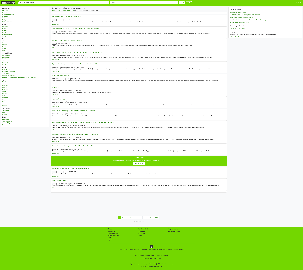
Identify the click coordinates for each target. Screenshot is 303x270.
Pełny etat (5, 10)
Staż (3, 18)
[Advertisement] (98, 204)
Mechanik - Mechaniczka (60, 75)
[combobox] (63, 2)
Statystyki (233, 32)
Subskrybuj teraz (139, 163)
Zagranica (5, 100)
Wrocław (9, 28)
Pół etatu (4, 12)
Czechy (159, 249)
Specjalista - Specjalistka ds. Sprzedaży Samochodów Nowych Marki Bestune (78, 64)
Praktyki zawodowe (7, 21)
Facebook (145, 258)
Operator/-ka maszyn (59, 99)
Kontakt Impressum (113, 233)
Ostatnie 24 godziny (7, 121)
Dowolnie (6, 119)
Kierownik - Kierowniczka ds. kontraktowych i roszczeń (70, 168)
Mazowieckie (10, 55)
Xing (159, 258)
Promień (4, 114)
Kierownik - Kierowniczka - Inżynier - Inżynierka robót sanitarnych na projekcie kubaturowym (83, 122)
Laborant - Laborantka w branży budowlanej (67, 40)
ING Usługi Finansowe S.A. (10, 71)
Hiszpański (5, 89)
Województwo (7, 53)
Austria (9, 104)
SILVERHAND (6, 73)
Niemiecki (5, 82)
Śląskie (9, 59)
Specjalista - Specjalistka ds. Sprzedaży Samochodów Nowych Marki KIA (77, 52)
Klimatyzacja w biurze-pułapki (238, 12)
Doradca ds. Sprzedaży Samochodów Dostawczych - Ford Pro (73, 111)
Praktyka (4, 20)
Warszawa (9, 26)
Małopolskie (9, 62)
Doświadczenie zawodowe (237, 28)
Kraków (9, 30)
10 (144, 217)
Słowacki (4, 95)
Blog (139, 237)
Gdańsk (9, 48)
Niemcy (9, 102)
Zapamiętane (141, 231)
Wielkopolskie (10, 61)
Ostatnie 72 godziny (7, 123)
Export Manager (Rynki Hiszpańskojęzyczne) (67, 16)
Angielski (4, 84)
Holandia (9, 105)
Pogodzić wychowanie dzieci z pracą (240, 22)
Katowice (9, 32)
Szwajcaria (137, 249)
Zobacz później (55, 24)
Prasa (109, 237)
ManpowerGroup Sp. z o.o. (9, 75)
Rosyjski (4, 87)
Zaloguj (298, 2)
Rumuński (5, 97)
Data (3, 112)
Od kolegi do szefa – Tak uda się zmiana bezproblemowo (245, 14)
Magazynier (56, 87)
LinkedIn (155, 258)
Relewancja (6, 110)
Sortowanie (6, 108)
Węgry (164, 249)
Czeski (4, 91)
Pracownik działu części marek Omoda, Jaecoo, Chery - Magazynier (75, 134)
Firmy (4, 67)
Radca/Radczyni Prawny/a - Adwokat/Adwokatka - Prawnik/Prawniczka (76, 146)
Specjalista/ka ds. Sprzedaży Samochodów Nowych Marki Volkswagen (76, 28)
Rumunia (181, 249)
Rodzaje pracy (7, 8)
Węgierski (5, 93)
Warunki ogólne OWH (114, 235)
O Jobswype (111, 231)
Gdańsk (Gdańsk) (9, 34)
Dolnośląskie (10, 57)
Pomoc (140, 235)
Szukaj (189, 2)
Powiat (4, 39)
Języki (4, 80)
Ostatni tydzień (6, 125)
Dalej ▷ (156, 217)
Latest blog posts (235, 9)
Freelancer (5, 16)
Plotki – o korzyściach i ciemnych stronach (241, 17)
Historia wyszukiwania (237, 26)
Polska (170, 249)
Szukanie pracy (142, 233)
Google (150, 258)
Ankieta (110, 241)
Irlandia (154, 249)
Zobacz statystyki (235, 36)
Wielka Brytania (146, 249)
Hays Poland (6, 69)
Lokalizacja (6, 24)
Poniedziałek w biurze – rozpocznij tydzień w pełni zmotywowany (248, 20)
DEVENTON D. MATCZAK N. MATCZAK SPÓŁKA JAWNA (19, 77)
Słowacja (175, 249)
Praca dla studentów (8, 14)
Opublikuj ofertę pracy (174, 231)
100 (151, 217)
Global (120, 249)
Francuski (5, 85)
